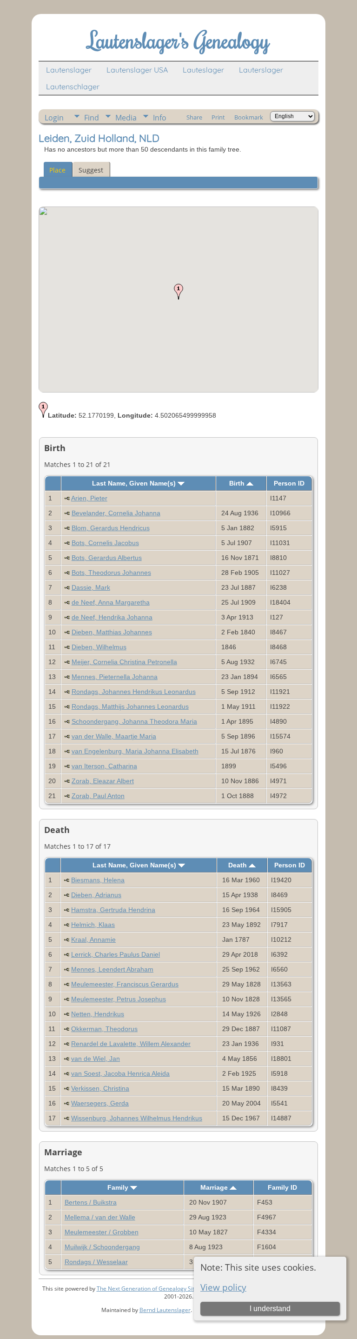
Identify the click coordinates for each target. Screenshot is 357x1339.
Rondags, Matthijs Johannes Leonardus (130, 706)
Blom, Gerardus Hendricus (111, 528)
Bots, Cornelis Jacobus (105, 542)
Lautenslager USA (137, 69)
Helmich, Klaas (93, 924)
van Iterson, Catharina (104, 766)
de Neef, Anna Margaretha (111, 602)
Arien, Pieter (89, 498)
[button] (178, 292)
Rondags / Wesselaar (96, 1262)
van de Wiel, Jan (95, 1058)
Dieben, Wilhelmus (99, 647)
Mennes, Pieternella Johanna (115, 676)
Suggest (91, 170)
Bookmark (248, 117)
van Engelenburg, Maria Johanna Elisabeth (135, 751)
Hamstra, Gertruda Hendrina (113, 909)
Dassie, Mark (91, 587)
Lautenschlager (72, 86)
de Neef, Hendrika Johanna (112, 617)
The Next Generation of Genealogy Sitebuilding (157, 1288)
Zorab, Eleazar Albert (103, 781)
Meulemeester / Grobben (102, 1232)
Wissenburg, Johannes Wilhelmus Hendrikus (136, 1118)
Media (126, 118)
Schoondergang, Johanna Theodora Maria (134, 721)
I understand (270, 1308)
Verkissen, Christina (100, 1088)
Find (91, 118)
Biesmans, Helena (98, 880)
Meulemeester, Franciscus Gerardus (124, 984)
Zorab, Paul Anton (98, 795)
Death (238, 865)
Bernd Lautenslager (165, 1310)
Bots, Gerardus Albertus (107, 557)
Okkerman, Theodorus (104, 1029)
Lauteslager (203, 69)
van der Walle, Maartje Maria (114, 736)
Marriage (215, 1187)
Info (159, 118)
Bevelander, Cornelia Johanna (116, 513)
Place (57, 170)
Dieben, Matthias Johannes (112, 632)
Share (194, 117)
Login (54, 118)
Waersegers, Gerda (100, 1103)
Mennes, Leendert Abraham (112, 969)
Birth (237, 483)
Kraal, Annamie (93, 939)
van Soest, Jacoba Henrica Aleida (120, 1073)
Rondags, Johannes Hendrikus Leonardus (134, 691)
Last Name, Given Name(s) (135, 483)
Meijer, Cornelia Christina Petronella (124, 662)
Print (218, 117)
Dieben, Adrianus (96, 895)
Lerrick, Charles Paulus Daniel (115, 954)
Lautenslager (69, 69)
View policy (223, 1287)
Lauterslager (261, 69)
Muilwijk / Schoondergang (102, 1247)
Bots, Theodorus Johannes (111, 572)
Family (118, 1187)
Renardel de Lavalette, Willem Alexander (131, 1043)
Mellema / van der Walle (100, 1217)
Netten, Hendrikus (97, 1014)
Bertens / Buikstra (91, 1202)
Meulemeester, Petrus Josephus (118, 999)
